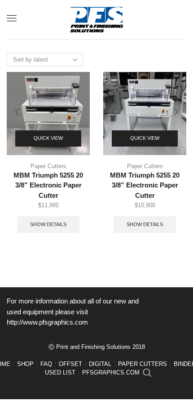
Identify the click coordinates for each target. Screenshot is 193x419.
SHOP (25, 364)
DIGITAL (100, 364)
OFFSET (70, 364)
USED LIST (60, 372)
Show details (48, 224)
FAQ (46, 364)
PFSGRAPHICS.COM (111, 372)
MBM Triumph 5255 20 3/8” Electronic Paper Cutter (48, 185)
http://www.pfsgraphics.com (47, 322)
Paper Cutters (48, 166)
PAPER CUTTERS (142, 364)
